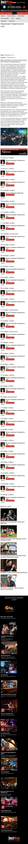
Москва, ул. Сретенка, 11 (7, 773)
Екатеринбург (21, 15)
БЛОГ (26, 13)
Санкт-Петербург (21, 2)
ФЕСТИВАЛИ (8, 13)
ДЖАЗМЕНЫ (20, 13)
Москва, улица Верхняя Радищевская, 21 (7, 639)
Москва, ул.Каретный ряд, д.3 (8, 676)
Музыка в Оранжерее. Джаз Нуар (14, 193)
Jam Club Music (5, 772)
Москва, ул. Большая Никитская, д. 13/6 (6, 795)
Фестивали (11, 20)
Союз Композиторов (6, 830)
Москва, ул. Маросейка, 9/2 (8, 715)
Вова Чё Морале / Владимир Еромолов (10, 61)
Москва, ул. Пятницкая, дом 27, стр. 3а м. (9, 735)
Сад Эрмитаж (4, 674)
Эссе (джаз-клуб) (5, 733)
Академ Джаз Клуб (6, 810)
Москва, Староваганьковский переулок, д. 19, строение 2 (8, 756)
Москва (14, 2)
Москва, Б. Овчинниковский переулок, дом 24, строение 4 (8, 657)
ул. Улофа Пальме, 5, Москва (8, 618)
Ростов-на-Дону (5, 18)
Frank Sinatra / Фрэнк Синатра (19, 60)
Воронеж (18, 18)
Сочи (12, 18)
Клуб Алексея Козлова (7, 713)
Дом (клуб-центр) (5, 655)
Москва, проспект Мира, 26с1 (8, 812)
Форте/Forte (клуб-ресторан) (8, 694)
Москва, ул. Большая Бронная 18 (8, 696)
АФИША (2, 13)
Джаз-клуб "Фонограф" (7, 616)
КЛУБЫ (14, 13)
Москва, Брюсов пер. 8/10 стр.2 (9, 831)
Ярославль (4, 20)
